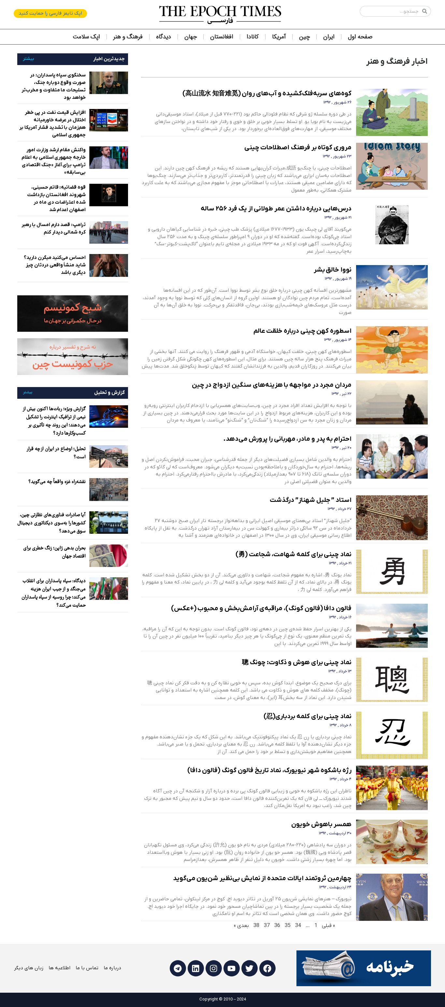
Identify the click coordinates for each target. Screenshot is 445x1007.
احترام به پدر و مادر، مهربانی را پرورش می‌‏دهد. (287, 439)
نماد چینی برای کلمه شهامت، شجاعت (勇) (294, 554)
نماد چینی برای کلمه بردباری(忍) (308, 716)
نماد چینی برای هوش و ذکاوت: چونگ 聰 (297, 662)
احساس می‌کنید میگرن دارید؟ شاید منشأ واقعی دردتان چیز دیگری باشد (55, 265)
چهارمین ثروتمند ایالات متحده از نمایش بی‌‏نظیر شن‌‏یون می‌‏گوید (262, 878)
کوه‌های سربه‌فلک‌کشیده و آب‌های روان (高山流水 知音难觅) (267, 93)
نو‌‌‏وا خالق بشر (333, 270)
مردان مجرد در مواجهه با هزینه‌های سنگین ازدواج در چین (272, 385)
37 (267, 925)
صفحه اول (360, 36)
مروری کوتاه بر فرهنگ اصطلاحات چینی (298, 147)
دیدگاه (163, 36)
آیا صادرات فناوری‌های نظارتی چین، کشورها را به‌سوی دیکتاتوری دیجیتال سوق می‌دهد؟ (51, 523)
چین (304, 36)
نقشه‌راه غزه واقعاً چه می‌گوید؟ (57, 482)
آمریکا (279, 36)
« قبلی (328, 925)
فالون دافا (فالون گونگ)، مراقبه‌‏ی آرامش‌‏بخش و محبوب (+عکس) (261, 608)
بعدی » (241, 925)
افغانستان (221, 36)
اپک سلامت (86, 36)
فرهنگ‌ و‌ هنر (128, 36)
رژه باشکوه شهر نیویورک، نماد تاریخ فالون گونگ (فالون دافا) (269, 770)
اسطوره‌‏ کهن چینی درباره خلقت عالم (302, 331)
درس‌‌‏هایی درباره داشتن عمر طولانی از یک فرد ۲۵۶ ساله (276, 209)
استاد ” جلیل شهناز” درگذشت (311, 500)
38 (256, 925)
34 (298, 925)
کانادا (253, 36)
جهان (190, 36)
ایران (329, 36)
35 (288, 925)
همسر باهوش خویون (321, 824)
